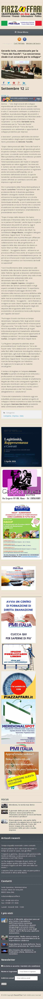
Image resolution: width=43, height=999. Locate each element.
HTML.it (4, 96)
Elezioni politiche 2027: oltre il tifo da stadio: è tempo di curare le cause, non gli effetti (18, 850)
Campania (7, 416)
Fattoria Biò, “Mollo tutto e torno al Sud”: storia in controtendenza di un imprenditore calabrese (24, 938)
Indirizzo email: (8, 978)
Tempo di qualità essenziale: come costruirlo (18, 845)
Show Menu (22, 32)
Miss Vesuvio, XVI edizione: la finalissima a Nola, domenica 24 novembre (22, 952)
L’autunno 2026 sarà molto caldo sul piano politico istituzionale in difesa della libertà (20, 872)
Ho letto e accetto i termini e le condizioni (21, 966)
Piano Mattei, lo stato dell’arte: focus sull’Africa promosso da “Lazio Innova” (25, 945)
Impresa (15, 416)
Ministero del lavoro (33, 43)
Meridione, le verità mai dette (21, 805)
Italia (21, 416)
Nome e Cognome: (9, 971)
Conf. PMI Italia (19, 43)
